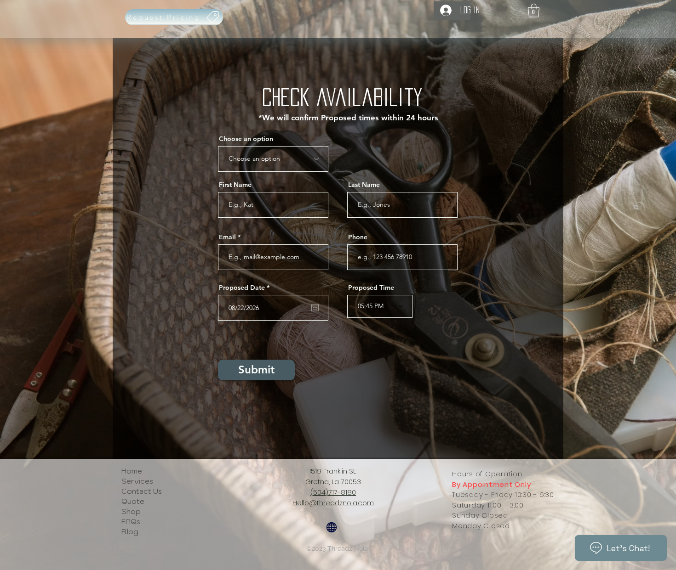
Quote (132, 501)
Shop (131, 511)
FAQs (130, 521)
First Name (235, 184)
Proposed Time (371, 287)
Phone (357, 237)
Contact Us (141, 491)
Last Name (364, 184)
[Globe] (332, 527)
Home (131, 470)
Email (227, 237)
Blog (129, 531)
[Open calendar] (315, 307)
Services (137, 480)
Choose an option (246, 138)
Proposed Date (246, 287)
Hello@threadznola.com (333, 503)
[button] (533, 10)
